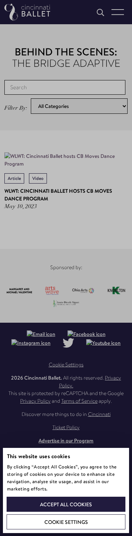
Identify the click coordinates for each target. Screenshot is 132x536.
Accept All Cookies (66, 504)
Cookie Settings (66, 522)
